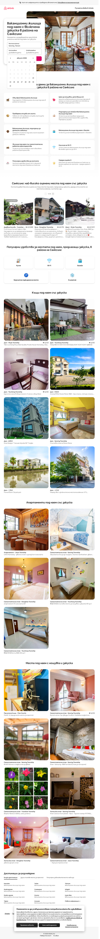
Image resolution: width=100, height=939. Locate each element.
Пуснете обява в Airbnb (84, 8)
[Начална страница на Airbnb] (9, 8)
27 (22, 82)
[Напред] (52, 193)
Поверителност (45, 936)
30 (33, 82)
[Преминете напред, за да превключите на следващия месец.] (33, 58)
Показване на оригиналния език (68, 2)
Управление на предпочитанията (71, 926)
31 (10, 86)
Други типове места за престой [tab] (32, 877)
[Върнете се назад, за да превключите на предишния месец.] (10, 58)
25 (14, 82)
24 (10, 82)
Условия (56, 936)
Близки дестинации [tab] (10, 877)
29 (29, 82)
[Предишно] (45, 193)
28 (25, 82)
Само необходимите (49, 925)
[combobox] (24, 46)
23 (33, 78)
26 (18, 82)
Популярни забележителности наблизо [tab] (60, 877)
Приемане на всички (27, 925)
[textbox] (16, 52)
